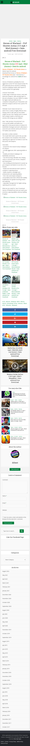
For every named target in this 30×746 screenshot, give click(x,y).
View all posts (15, 469)
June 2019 (5, 649)
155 (4, 301)
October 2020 (6, 602)
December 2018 (6, 672)
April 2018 (5, 703)
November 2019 (6, 629)
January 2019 (5, 668)
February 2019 (6, 664)
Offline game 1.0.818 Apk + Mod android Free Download (18, 402)
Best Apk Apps (17, 739)
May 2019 (5, 653)
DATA (4, 303)
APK (19, 301)
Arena (22, 301)
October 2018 (6, 680)
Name (4, 496)
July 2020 (4, 614)
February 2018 (6, 711)
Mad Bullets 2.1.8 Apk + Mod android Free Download (18, 438)
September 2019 (6, 637)
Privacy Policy (12, 741)
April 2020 (5, 626)
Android (14, 301)
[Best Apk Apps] (15, 2)
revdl (19, 76)
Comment (5, 480)
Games (19, 41)
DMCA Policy (20, 741)
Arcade (16, 436)
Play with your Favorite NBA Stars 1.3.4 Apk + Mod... (18, 420)
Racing (20, 409)
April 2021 (5, 579)
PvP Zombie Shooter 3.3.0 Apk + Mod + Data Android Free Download (6, 265)
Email (4, 503)
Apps (15, 41)
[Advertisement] (15, 20)
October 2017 (6, 727)
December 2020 (6, 594)
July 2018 (4, 692)
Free (16, 303)
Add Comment (19, 54)
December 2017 (6, 719)
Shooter (9, 305)
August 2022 (5, 571)
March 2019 (5, 661)
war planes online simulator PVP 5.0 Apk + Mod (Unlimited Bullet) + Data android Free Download (6, 291)
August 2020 (5, 610)
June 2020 (5, 618)
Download (10, 303)
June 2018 (5, 696)
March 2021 (5, 583)
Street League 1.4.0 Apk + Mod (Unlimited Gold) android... (19, 429)
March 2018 (5, 707)
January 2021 (5, 590)
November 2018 (6, 676)
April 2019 (5, 657)
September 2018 (6, 684)
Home (2, 741)
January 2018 (5, 715)
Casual (16, 427)
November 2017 (6, 723)
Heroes (21, 303)
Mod (25, 303)
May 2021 (5, 575)
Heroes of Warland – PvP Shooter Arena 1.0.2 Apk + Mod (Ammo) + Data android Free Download (6, 244)
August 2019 (5, 641)
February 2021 (6, 587)
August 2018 (5, 688)
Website (4, 510)
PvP (4, 305)
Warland (15, 305)
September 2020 (6, 606)
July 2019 (4, 645)
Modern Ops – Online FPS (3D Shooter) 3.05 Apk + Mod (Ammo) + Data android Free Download (16, 244)
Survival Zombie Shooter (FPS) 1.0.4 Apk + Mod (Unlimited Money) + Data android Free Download (16, 291)
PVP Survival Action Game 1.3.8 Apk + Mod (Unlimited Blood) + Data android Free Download (16, 267)
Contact (6, 741)
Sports (20, 418)
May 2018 (5, 700)
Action (10, 41)
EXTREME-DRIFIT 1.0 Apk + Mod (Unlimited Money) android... (18, 412)
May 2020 (5, 622)
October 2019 (6, 633)
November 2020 (6, 598)
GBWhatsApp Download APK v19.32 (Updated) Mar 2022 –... (19, 395)
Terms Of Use (4, 743)
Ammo (8, 301)
